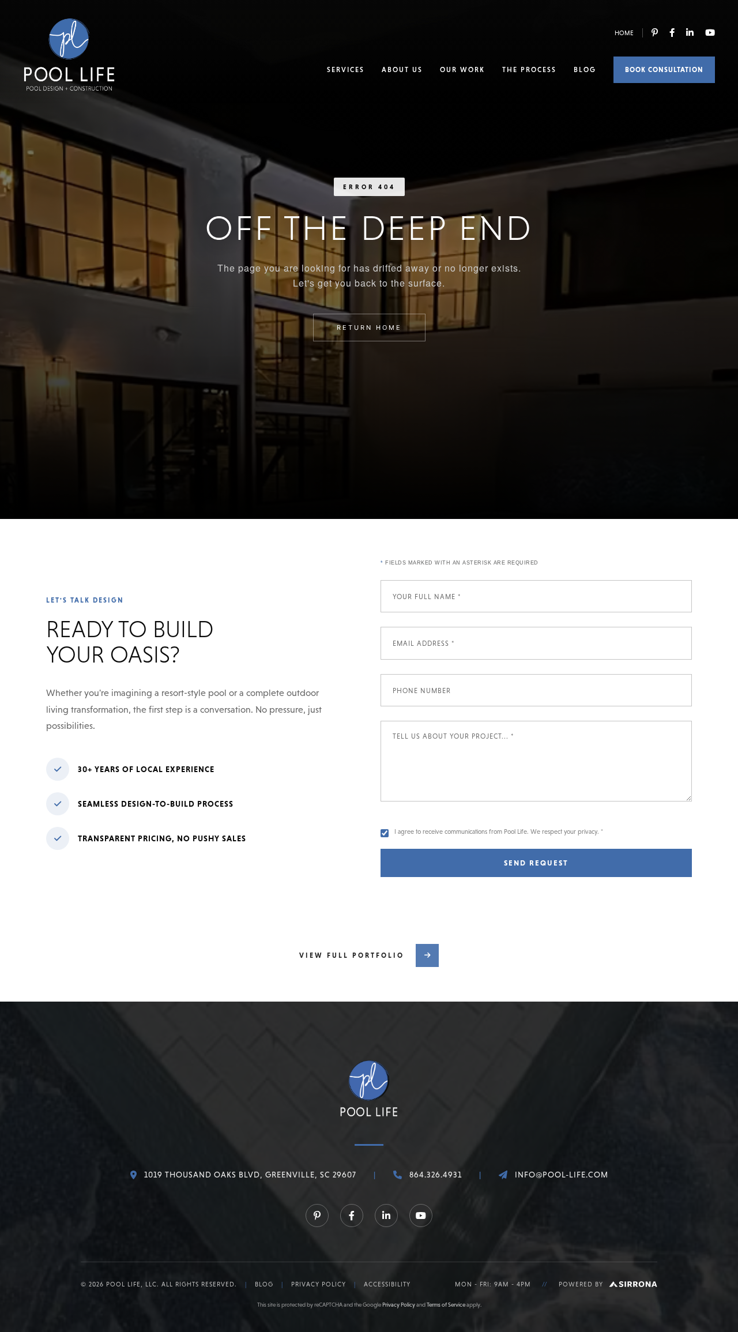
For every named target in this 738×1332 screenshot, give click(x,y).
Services (345, 70)
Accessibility (387, 1284)
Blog (585, 70)
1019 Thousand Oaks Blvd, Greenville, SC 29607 (250, 1174)
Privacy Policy (318, 1284)
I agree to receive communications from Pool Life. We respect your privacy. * (498, 831)
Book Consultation (664, 70)
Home (624, 32)
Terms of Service (446, 1304)
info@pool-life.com (561, 1174)
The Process (529, 70)
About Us (402, 70)
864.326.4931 (435, 1174)
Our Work (462, 70)
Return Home (369, 327)
